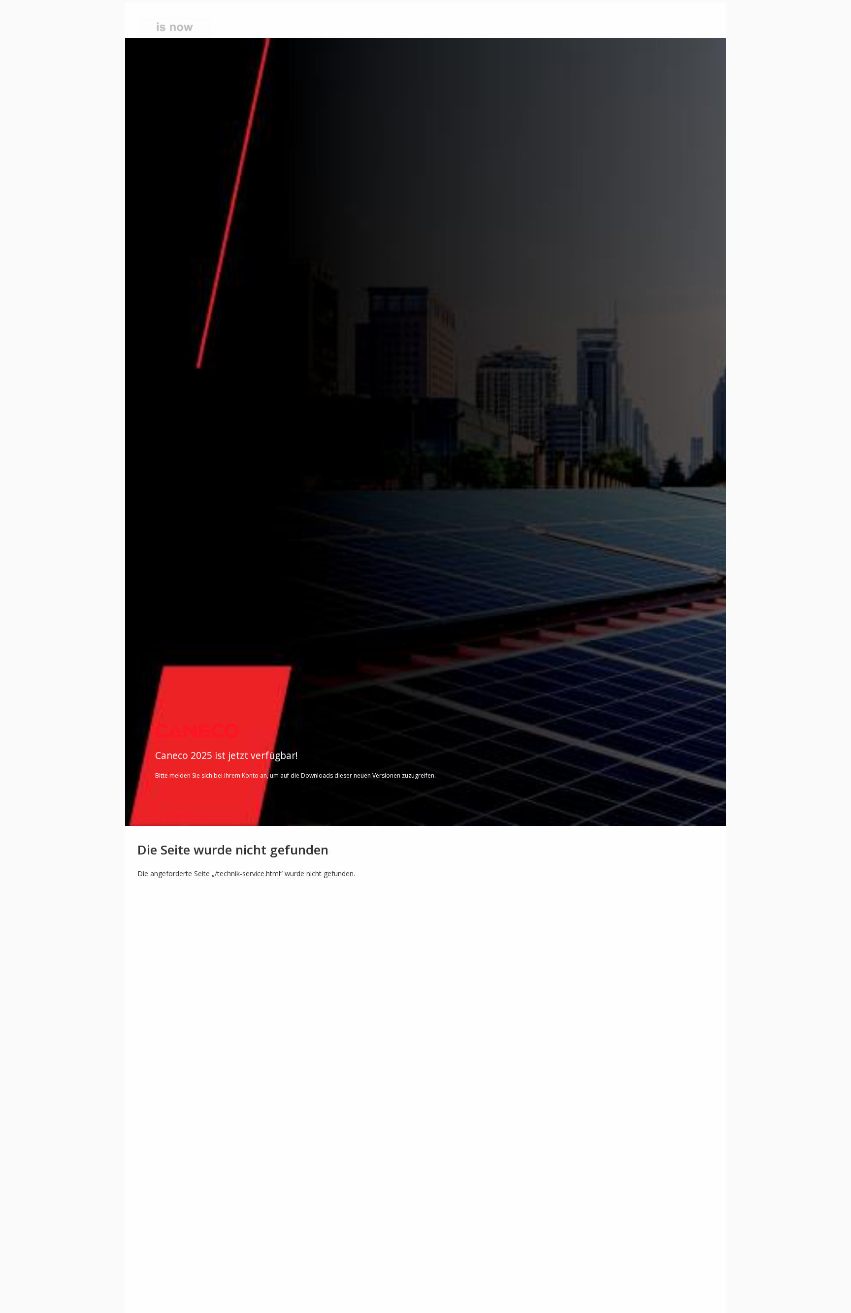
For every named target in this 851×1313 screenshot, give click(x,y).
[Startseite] (188, 27)
